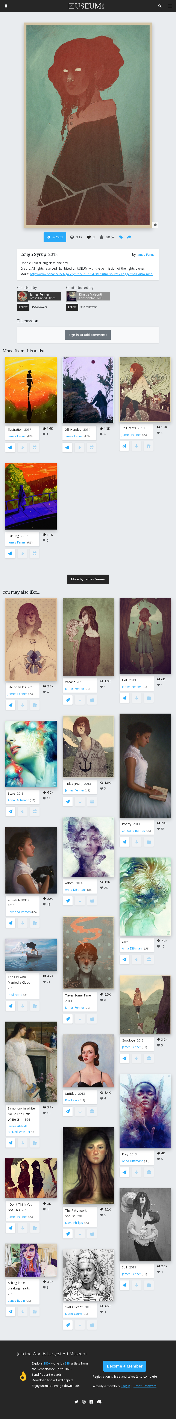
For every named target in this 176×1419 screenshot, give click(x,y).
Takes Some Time (78, 995)
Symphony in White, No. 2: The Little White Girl (22, 1114)
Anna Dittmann (18, 800)
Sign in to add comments (88, 335)
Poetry (126, 824)
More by (88, 579)
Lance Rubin (16, 1300)
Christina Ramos (19, 912)
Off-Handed (73, 429)
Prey (125, 1154)
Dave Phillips (74, 1223)
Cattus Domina (18, 900)
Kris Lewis (72, 1100)
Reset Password (145, 1386)
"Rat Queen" (74, 1307)
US (30, 436)
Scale (11, 793)
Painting (13, 536)
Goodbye (128, 1040)
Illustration (15, 429)
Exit (124, 680)
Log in (125, 1386)
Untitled (70, 1093)
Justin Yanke (73, 1314)
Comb (126, 942)
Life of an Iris (17, 687)
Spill (124, 1267)
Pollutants (129, 428)
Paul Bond (15, 995)
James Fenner (146, 254)
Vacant (70, 682)
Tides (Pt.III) (73, 784)
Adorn (69, 883)
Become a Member (125, 1366)
